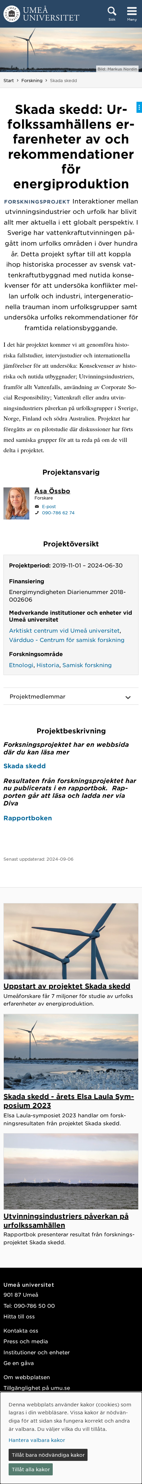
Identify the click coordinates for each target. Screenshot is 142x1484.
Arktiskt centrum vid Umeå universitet (64, 630)
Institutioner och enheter (36, 1352)
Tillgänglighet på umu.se (36, 1387)
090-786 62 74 (58, 512)
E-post (49, 506)
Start (8, 80)
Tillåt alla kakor (31, 1469)
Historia (48, 664)
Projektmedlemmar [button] (37, 696)
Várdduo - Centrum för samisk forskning (66, 639)
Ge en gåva (18, 1362)
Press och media (25, 1341)
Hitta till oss (19, 1316)
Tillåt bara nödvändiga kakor (48, 1455)
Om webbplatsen (26, 1377)
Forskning (31, 80)
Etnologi (21, 664)
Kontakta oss (20, 1330)
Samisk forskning (87, 664)
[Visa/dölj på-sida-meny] (139, 107)
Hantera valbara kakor (37, 1440)
